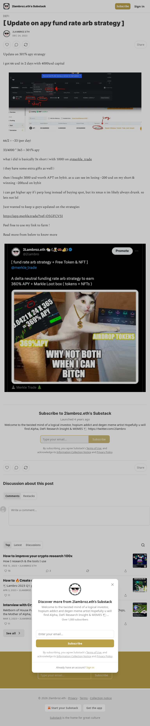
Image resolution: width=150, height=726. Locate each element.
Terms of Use (93, 652)
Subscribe (75, 643)
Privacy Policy (104, 656)
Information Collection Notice (74, 656)
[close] (112, 584)
